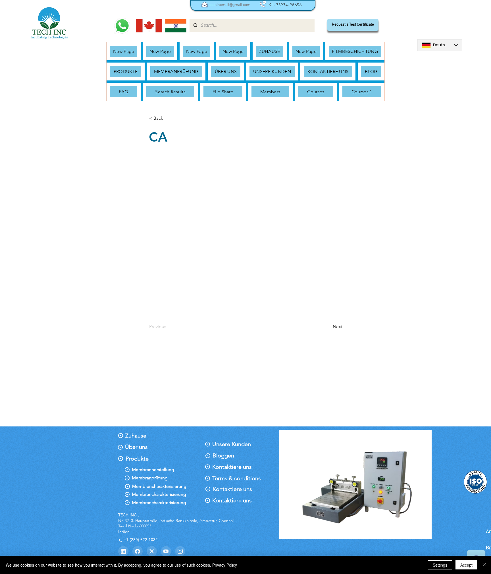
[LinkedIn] (123, 551)
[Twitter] (152, 551)
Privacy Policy (224, 565)
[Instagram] (180, 551)
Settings (440, 565)
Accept (466, 565)
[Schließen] (484, 564)
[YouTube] (166, 551)
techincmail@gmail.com (229, 5)
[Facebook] (137, 551)
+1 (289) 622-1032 (141, 539)
